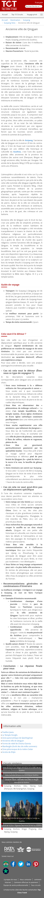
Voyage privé (32, 14)
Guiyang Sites (9, 23)
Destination (15, 20)
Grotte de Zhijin (9, 752)
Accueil (5, 14)
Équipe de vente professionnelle (16, 885)
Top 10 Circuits (17, 14)
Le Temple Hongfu (9, 735)
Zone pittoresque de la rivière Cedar (17, 749)
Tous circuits (36, 885)
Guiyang (26, 20)
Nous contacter (25, 879)
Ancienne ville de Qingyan (13, 740)
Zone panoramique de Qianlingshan (17, 738)
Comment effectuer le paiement (26, 882)
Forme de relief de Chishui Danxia (16, 743)
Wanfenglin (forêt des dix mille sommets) (19, 746)
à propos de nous (10, 879)
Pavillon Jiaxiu (8, 732)
